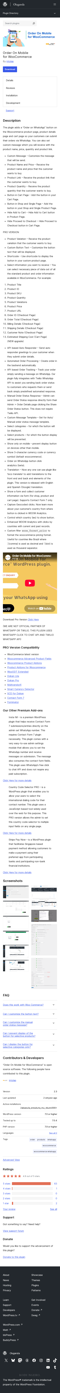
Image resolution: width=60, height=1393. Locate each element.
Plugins (35, 1285)
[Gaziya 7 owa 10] (53, 889)
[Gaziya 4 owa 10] (24, 934)
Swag (35, 1315)
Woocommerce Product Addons (24, 663)
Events (35, 1305)
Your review (9, 1209)
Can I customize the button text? (21, 1014)
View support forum (13, 1230)
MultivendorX (14, 684)
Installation (12, 95)
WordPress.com (13, 1324)
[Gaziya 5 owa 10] (24, 948)
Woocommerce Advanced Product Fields (29, 658)
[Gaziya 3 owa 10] (24, 919)
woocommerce (49, 1145)
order (32, 1140)
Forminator (13, 702)
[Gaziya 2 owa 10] (24, 904)
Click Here (33, 619)
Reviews (10, 88)
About (6, 1275)
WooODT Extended (18, 671)
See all (53, 1209)
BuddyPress (11, 1340)
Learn (6, 1299)
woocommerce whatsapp (45, 1151)
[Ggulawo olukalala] (55, 4)
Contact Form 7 (15, 697)
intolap (10, 61)
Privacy (7, 1290)
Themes (35, 1280)
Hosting (7, 1285)
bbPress (9, 1335)
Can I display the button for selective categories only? (18, 1045)
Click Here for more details (17, 780)
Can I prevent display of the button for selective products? (19, 1034)
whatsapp (51, 1140)
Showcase (37, 1275)
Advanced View (11, 1159)
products (41, 1140)
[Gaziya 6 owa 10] (24, 963)
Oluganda (15, 1353)
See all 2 (53, 1133)
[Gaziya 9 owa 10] (53, 928)
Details (9, 80)
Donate (36, 1310)
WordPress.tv (11, 1315)
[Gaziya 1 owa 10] (24, 889)
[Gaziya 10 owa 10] (53, 961)
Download (10, 69)
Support (10, 110)
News (6, 1280)
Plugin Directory (10, 13)
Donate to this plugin (14, 1257)
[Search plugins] (34, 23)
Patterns (36, 1290)
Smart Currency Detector (20, 689)
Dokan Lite (13, 676)
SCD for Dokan (15, 693)
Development (13, 103)
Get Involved (38, 1299)
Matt (7, 1329)
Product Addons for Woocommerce (26, 667)
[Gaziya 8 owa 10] (53, 913)
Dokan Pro (13, 680)
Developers (9, 1310)
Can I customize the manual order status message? (18, 1023)
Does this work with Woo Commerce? (23, 1004)
